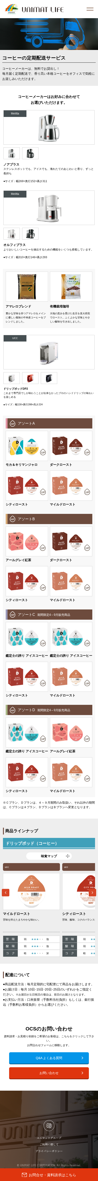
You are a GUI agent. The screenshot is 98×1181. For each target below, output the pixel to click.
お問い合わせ (49, 1073)
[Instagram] (49, 1125)
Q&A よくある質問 (49, 1058)
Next (92, 892)
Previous (5, 892)
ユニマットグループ (49, 1138)
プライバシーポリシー (49, 1151)
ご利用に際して (49, 1144)
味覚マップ (49, 856)
